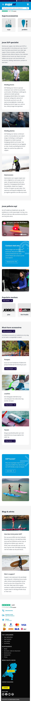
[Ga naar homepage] (10, 4)
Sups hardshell (7, 639)
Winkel (5, 649)
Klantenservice (7, 653)
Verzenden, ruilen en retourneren (12, 651)
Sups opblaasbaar (8, 637)
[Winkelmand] (27, 4)
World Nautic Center (14, 699)
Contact (5, 687)
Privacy (5, 657)
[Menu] (3, 4)
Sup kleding (7, 643)
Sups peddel (7, 641)
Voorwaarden (7, 655)
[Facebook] (6, 694)
